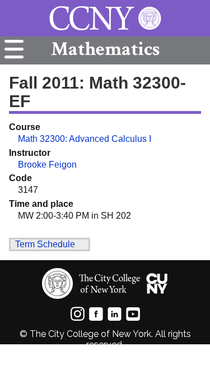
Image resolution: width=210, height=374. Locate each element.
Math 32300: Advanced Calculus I (84, 139)
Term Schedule (45, 244)
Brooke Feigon (47, 164)
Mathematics (105, 49)
